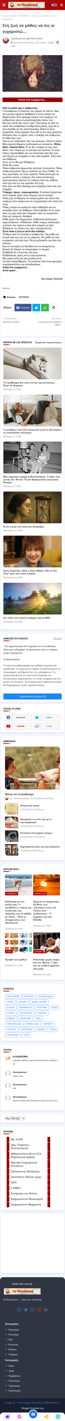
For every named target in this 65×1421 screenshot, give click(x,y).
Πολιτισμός (14, 1380)
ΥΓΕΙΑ (26, 1035)
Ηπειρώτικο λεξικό (30, 805)
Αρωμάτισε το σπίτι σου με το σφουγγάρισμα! (36, 821)
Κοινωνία (13, 1344)
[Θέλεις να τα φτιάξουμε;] (32, 768)
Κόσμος (12, 1349)
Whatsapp (45, 307)
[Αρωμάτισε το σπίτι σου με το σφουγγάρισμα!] (11, 822)
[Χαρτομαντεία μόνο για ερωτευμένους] (11, 850)
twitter (49, 717)
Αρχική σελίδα (9, 16)
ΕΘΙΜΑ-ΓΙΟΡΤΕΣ (39, 1002)
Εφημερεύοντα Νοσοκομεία (27, 1199)
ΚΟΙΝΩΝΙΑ (42, 1013)
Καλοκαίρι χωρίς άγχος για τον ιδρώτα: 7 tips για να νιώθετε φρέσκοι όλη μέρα (46, 964)
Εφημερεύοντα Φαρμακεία (26, 1204)
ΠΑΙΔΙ (38, 1018)
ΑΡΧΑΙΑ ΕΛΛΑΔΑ (45, 996)
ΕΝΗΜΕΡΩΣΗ (25, 1007)
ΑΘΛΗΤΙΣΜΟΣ (13, 996)
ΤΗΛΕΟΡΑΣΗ (13, 1035)
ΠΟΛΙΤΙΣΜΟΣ (27, 1029)
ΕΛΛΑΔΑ (11, 1007)
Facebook (25, 307)
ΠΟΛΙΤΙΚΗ (11, 1029)
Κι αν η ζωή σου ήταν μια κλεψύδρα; (24, 526)
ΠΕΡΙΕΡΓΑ (48, 1024)
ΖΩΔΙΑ (54, 1007)
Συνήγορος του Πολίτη (24, 1193)
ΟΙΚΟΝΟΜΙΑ (25, 1018)
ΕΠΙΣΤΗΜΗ (42, 1007)
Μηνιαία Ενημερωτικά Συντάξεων (24, 1164)
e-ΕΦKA (16, 1188)
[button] (61, 5)
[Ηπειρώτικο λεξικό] (11, 809)
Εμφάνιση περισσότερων (48, 342)
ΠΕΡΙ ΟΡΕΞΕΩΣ (14, 1024)
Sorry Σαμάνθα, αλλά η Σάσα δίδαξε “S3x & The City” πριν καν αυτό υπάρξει (30, 572)
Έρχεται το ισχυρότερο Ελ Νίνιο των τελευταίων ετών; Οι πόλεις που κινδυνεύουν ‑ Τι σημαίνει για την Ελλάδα (46, 910)
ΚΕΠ (13, 1182)
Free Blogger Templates (30, 1402)
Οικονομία (13, 1329)
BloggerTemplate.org (33, 1408)
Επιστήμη (13, 1334)
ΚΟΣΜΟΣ (11, 1018)
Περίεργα (13, 1354)
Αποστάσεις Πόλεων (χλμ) (26, 1176)
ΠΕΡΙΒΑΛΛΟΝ (32, 1024)
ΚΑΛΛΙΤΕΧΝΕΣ (25, 1013)
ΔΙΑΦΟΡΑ (22, 1002)
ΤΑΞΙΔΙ (53, 1029)
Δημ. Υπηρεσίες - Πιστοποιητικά (21, 1146)
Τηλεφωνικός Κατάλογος (25, 1171)
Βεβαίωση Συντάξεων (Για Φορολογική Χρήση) (26, 1155)
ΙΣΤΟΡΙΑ (10, 1013)
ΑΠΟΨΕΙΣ (24, 16)
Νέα (10, 1339)
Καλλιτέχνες (14, 1390)
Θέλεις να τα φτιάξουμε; (19, 794)
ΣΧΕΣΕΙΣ (41, 1029)
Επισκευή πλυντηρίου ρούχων (36, 833)
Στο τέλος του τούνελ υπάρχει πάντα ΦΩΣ (26, 617)
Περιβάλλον (14, 1376)
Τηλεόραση (14, 1385)
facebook (20, 717)
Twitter (36, 307)
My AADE (17, 1139)
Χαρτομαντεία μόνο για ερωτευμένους (40, 846)
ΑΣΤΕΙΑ (10, 1002)
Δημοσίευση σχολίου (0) (33, 696)
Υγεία (11, 1371)
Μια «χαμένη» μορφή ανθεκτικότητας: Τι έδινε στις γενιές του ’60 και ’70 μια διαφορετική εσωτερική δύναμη (31, 479)
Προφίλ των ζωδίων (16, 959)
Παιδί (11, 1366)
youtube (20, 726)
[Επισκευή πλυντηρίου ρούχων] (11, 836)
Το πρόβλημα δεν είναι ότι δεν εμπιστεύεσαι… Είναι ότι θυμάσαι (29, 384)
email (49, 726)
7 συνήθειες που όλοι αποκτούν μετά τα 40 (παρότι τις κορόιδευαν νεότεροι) (32, 431)
